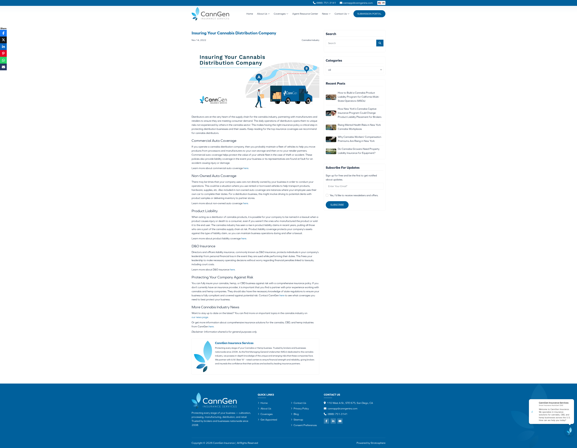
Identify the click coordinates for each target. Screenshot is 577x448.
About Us (262, 13)
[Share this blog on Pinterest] (3, 53)
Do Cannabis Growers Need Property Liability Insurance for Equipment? (358, 150)
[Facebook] (326, 421)
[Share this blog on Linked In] (3, 46)
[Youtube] (340, 421)
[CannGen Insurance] (214, 401)
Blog (296, 414)
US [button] (383, 3)
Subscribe (337, 204)
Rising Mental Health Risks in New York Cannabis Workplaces (359, 126)
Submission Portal (369, 13)
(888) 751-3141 (337, 414)
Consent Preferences (305, 425)
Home (249, 13)
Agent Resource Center (305, 13)
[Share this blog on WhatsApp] (3, 60)
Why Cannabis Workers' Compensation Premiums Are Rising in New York (359, 138)
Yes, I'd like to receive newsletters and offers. (354, 195)
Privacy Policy (301, 408)
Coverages (280, 13)
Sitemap (298, 419)
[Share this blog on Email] (3, 67)
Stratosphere (378, 442)
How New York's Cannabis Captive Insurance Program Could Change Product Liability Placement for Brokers (359, 112)
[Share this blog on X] (3, 40)
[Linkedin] (333, 421)
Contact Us (341, 13)
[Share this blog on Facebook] (3, 33)
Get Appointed (269, 419)
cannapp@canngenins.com (342, 408)
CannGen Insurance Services (234, 343)
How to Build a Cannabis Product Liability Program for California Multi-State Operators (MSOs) (358, 96)
